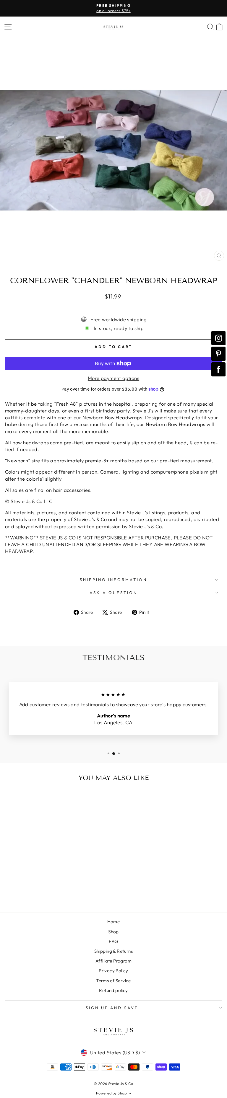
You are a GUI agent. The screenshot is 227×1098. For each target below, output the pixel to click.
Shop (113, 931)
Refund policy (113, 990)
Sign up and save (112, 1007)
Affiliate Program (113, 961)
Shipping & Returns (113, 951)
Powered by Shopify (113, 1093)
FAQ (113, 941)
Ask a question (113, 592)
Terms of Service (113, 980)
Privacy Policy (113, 970)
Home (113, 921)
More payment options (113, 378)
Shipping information (113, 579)
